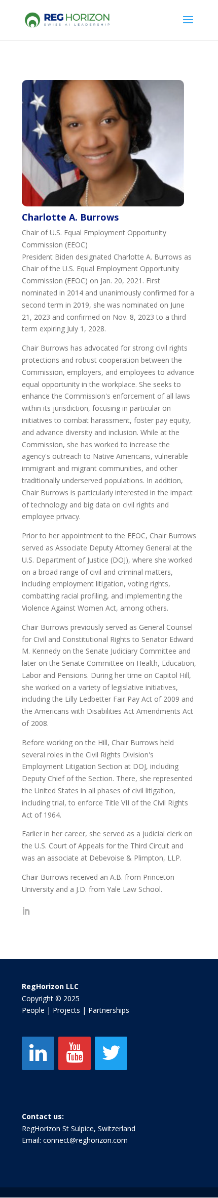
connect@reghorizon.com (85, 1140)
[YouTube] (74, 1053)
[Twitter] (111, 1053)
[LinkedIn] (38, 1053)
